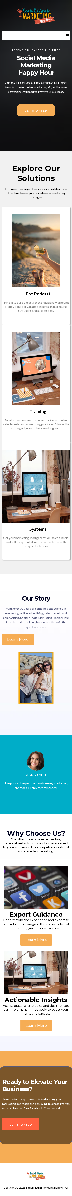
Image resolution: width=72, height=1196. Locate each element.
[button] (67, 35)
